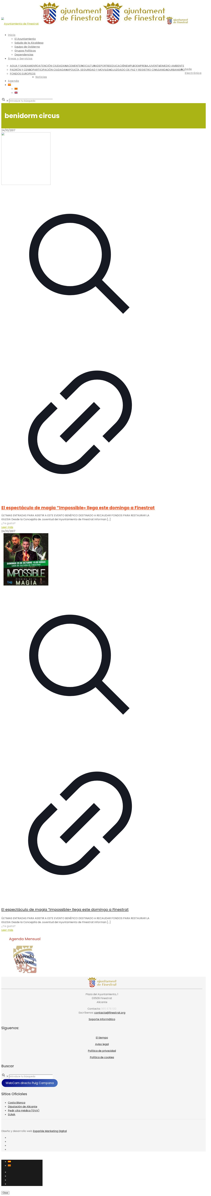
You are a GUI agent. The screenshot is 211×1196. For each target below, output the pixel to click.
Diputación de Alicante (22, 1106)
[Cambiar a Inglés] (16, 93)
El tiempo (102, 1038)
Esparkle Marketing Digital (50, 1131)
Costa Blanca (16, 1103)
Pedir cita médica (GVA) (23, 1110)
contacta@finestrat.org (109, 1013)
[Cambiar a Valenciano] (16, 89)
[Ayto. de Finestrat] (94, 23)
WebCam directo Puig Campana (30, 1083)
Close (5, 1193)
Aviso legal (102, 1044)
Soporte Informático (102, 1019)
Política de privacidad (102, 1051)
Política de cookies (102, 1057)
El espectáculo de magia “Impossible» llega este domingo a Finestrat (78, 508)
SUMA (11, 1114)
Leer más (7, 527)
